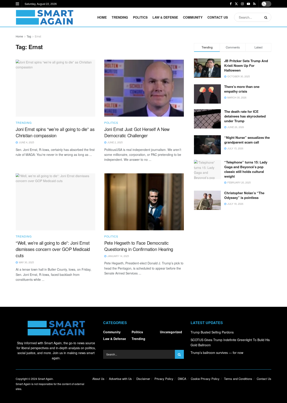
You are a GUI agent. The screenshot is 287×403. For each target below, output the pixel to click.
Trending (120, 17)
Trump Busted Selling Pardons (212, 332)
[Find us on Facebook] (231, 4)
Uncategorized (171, 332)
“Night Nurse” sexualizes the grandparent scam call (247, 140)
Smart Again (45, 379)
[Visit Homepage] (44, 17)
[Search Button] (266, 17)
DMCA (182, 379)
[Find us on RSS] (254, 4)
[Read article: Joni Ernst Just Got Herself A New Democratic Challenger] (144, 88)
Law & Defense (165, 17)
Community (192, 17)
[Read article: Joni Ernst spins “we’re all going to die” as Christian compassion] (55, 88)
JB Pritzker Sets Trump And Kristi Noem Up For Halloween (246, 65)
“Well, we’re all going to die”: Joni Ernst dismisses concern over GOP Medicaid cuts (53, 249)
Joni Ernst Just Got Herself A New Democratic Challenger (137, 132)
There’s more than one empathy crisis (241, 89)
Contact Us (217, 17)
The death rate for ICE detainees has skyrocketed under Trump (245, 116)
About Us (98, 379)
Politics (140, 17)
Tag (29, 36)
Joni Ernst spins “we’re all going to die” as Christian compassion (55, 132)
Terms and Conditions (238, 379)
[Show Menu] (17, 3)
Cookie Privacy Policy (205, 379)
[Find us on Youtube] (248, 4)
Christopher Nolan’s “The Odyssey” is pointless (244, 195)
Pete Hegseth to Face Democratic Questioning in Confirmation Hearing (138, 246)
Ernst (38, 36)
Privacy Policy (163, 379)
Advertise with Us (120, 379)
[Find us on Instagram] (242, 4)
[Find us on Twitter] (236, 4)
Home (102, 17)
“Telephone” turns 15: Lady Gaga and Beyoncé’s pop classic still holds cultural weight (245, 169)
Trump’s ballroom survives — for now (217, 352)
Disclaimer (143, 379)
